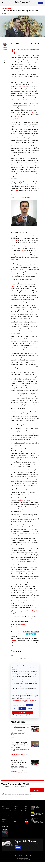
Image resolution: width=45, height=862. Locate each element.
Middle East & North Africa (18, 810)
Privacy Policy (14, 794)
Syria (21, 238)
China (15, 821)
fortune (33, 112)
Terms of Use (20, 794)
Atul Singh (22, 735)
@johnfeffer (5, 49)
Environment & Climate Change (7, 817)
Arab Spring (22, 87)
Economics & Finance (5, 808)
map (25, 255)
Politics (3, 806)
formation (13, 286)
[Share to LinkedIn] (5, 58)
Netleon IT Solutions (28, 859)
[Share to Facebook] (5, 53)
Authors (26, 812)
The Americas (16, 806)
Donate (18, 847)
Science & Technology (5, 815)
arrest (26, 331)
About (26, 815)
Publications (27, 810)
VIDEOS (35, 812)
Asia (14, 815)
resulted (13, 282)
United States (16, 817)
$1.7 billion (31, 117)
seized (21, 250)
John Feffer (6, 13)
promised (22, 561)
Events (26, 808)
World (3, 821)
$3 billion (19, 119)
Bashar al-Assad (15, 184)
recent (12, 439)
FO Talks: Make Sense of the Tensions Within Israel (38, 815)
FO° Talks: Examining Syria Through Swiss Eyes (20, 728)
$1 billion (18, 117)
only (17, 190)
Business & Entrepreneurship (6, 810)
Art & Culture (4, 812)
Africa (15, 812)
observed (24, 358)
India (14, 819)
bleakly (13, 534)
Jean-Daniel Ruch (15, 735)
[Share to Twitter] (5, 56)
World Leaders (4, 819)
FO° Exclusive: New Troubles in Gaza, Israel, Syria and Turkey (18, 762)
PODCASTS (36, 818)
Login (12, 655)
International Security (7, 8)
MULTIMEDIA (36, 806)
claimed (15, 240)
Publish (26, 817)
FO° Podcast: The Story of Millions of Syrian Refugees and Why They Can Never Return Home (19, 745)
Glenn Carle (14, 772)
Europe (15, 808)
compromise (23, 297)
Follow (5, 47)
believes (21, 500)
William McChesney (16, 754)
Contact (26, 819)
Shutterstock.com (21, 627)
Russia (26, 806)
